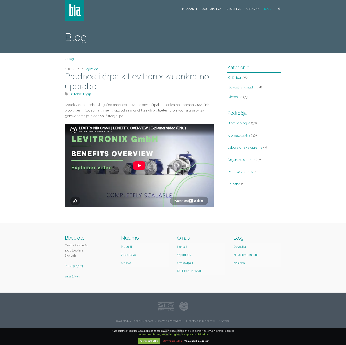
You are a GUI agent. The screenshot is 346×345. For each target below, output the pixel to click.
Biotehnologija (80, 94)
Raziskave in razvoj (189, 271)
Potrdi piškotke (148, 341)
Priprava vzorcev (243, 172)
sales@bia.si (72, 276)
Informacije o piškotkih (201, 321)
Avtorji (225, 321)
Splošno (235, 184)
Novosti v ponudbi (241, 87)
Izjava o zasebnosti (170, 321)
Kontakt (182, 246)
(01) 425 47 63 (74, 266)
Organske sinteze (244, 160)
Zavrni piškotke (172, 341)
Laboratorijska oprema (247, 147)
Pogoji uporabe (144, 321)
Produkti (126, 246)
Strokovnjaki (185, 263)
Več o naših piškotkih (196, 341)
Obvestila (234, 97)
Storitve (126, 263)
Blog (70, 59)
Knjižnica (91, 69)
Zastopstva (128, 255)
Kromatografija (242, 135)
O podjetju (184, 255)
